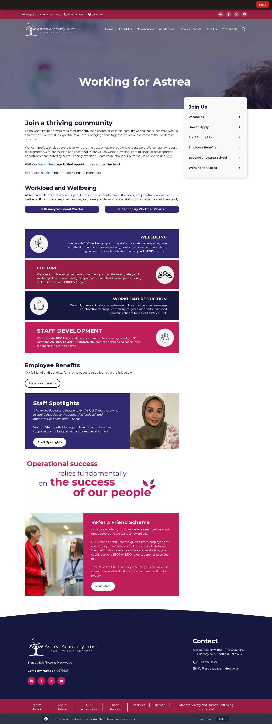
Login (262, 4)
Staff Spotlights (200, 137)
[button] (243, 29)
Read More (103, 586)
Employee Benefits (42, 383)
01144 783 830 (75, 14)
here (169, 156)
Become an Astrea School (208, 157)
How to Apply (199, 127)
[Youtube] (245, 14)
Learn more (205, 719)
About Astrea (62, 707)
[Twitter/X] (237, 14)
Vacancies (97, 14)
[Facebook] (229, 14)
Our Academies (89, 707)
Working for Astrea (203, 168)
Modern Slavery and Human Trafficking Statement (206, 707)
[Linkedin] (221, 14)
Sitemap (159, 705)
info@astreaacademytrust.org (42, 14)
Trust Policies (115, 707)
